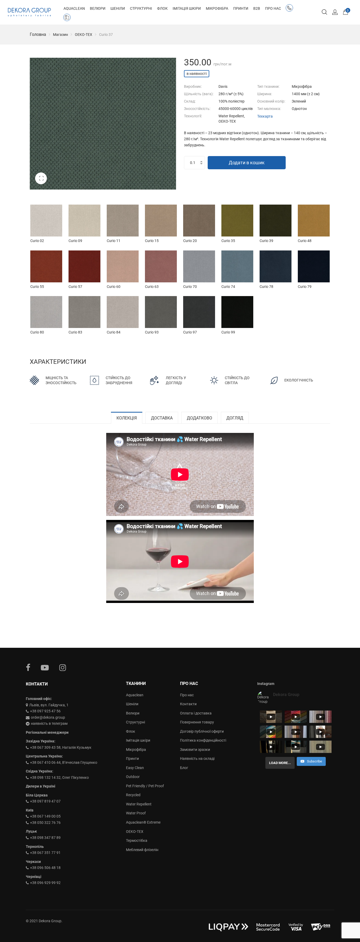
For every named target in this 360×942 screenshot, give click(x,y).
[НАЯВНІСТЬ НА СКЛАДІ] (68, 18)
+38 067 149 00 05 (45, 816)
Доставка (162, 418)
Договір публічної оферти (202, 731)
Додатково (199, 418)
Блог (184, 768)
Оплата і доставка (196, 713)
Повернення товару (197, 722)
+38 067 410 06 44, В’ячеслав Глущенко (63, 762)
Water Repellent (139, 804)
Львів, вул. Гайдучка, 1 (49, 705)
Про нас (187, 695)
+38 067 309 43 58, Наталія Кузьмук (60, 747)
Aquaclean (134, 695)
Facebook (28, 667)
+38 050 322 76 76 (45, 822)
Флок (130, 731)
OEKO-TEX (83, 34)
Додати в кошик (247, 162)
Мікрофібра (136, 749)
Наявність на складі (197, 758)
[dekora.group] (29, 12)
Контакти (188, 704)
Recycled (133, 795)
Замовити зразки (195, 749)
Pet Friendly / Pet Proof (145, 786)
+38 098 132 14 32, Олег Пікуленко (59, 777)
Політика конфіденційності (203, 740)
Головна (38, 34)
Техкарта (265, 116)
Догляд (234, 418)
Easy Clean (135, 768)
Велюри (132, 713)
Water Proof (136, 813)
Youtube (45, 667)
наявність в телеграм (49, 723)
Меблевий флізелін (142, 850)
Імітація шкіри (138, 740)
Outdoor (133, 777)
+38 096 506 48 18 (45, 868)
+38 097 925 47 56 (45, 711)
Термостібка (136, 840)
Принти (132, 758)
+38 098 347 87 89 (45, 837)
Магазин (60, 34)
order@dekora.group (48, 717)
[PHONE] (290, 8)
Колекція (126, 418)
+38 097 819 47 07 (45, 801)
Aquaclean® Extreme (143, 822)
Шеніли (132, 704)
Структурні (135, 722)
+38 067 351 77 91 (45, 853)
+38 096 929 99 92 (45, 883)
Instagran (62, 667)
